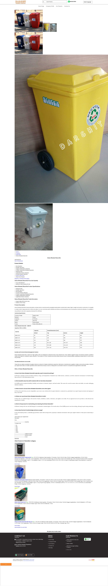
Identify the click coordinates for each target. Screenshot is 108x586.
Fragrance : (22, 461)
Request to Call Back (19, 278)
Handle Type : (77, 458)
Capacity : (40, 460)
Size (17, 291)
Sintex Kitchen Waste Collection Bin (23, 457)
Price (17, 282)
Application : (40, 458)
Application (18, 296)
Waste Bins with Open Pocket (21, 479)
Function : (59, 457)
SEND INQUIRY (18, 527)
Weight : (28, 460)
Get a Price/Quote (19, 261)
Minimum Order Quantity (21, 284)
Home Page (41, 6)
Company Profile (50, 6)
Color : (31, 458)
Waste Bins (69, 549)
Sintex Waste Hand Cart (20, 502)
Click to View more (20, 275)
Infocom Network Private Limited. (28, 560)
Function (18, 292)
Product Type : (57, 458)
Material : (24, 458)
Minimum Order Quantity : (46, 457)
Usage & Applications (20, 295)
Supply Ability (19, 301)
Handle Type (19, 290)
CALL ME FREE (24, 527)
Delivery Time (19, 302)
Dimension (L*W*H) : (58, 460)
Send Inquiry (26, 278)
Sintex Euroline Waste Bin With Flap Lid (23, 521)
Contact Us (67, 6)
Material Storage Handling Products (72, 546)
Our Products (59, 6)
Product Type (19, 294)
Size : (68, 457)
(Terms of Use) (31, 559)
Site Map (51, 547)
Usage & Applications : (74, 502)
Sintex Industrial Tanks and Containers (72, 540)
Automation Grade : (75, 460)
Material (18, 288)
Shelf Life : (49, 503)
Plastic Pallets (70, 543)
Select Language (87, 2)
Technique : (23, 482)
